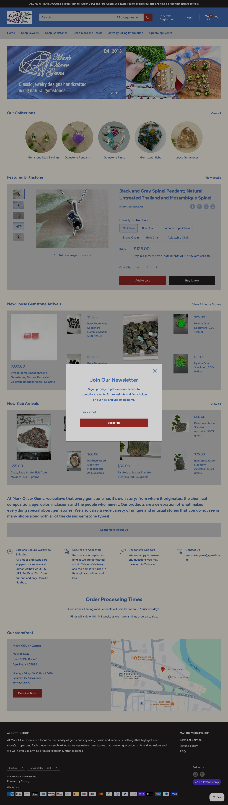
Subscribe (114, 422)
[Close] (155, 370)
